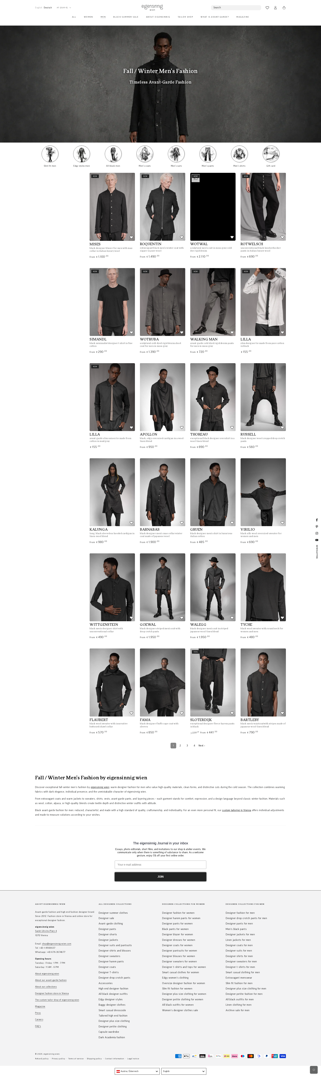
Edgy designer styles (111, 999)
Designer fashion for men (240, 913)
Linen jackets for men (238, 940)
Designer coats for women (177, 945)
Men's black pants (236, 929)
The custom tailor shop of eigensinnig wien (57, 1000)
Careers (39, 1019)
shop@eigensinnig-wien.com (56, 944)
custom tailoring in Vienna (236, 810)
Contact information (114, 1059)
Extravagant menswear (239, 977)
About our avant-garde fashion (51, 980)
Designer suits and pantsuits (115, 945)
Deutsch (48, 8)
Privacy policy (58, 1059)
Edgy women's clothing (175, 977)
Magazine (40, 1006)
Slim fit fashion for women (177, 988)
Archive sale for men (238, 1010)
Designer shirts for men (239, 956)
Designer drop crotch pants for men (246, 918)
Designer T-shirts (109, 972)
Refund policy (42, 1059)
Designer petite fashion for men (244, 994)
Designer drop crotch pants (114, 977)
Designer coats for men (239, 945)
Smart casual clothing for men (243, 972)
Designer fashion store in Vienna (52, 993)
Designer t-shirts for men (240, 967)
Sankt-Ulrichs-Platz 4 (46, 931)
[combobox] (137, 1071)
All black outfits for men (240, 999)
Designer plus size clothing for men (246, 988)
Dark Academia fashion (112, 1037)
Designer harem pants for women (181, 918)
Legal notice (133, 1059)
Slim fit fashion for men (239, 983)
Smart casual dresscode (112, 1010)
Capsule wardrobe (109, 1032)
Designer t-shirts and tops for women (184, 967)
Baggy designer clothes (112, 1004)
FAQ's (38, 1026)
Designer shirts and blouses (115, 950)
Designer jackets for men (240, 934)
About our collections (46, 987)
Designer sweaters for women (179, 961)
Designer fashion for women (178, 913)
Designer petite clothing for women (182, 999)
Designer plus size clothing (114, 1021)
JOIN (160, 876)
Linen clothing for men (238, 1004)
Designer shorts (108, 934)
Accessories (106, 983)
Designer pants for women (177, 923)
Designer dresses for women (178, 940)
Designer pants (107, 929)
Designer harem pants (111, 961)
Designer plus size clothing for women (184, 994)
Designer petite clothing (113, 1026)
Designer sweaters (109, 956)
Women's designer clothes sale (180, 1010)
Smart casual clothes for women (180, 972)
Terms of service (76, 1059)
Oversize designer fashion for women (183, 983)
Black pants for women (175, 929)
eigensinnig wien (100, 787)
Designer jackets (108, 940)
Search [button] (217, 7)
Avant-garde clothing (111, 923)
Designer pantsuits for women (179, 950)
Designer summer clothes (113, 913)
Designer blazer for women (177, 934)
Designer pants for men (239, 923)
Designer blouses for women (178, 956)
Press (38, 1013)
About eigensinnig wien (47, 974)
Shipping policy (94, 1059)
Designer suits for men (239, 950)
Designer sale (106, 918)
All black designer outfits (113, 994)
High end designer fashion (113, 988)
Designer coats (107, 967)
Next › (202, 745)
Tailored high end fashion (113, 1015)
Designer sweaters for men (241, 961)
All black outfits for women (178, 1004)
